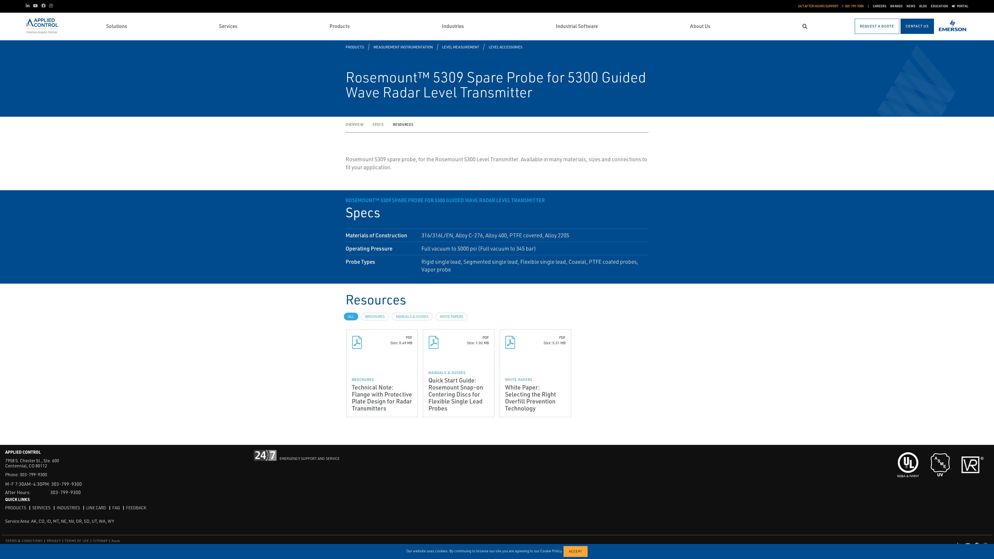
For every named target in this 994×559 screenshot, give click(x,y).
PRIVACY (54, 541)
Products (355, 47)
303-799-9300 (33, 474)
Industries (68, 507)
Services (41, 507)
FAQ (116, 507)
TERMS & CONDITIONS (24, 541)
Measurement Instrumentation (403, 47)
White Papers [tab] (451, 316)
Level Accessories (505, 47)
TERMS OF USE (77, 541)
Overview (354, 124)
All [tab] (351, 316)
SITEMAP (100, 541)
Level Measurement (460, 47)
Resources (403, 124)
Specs (378, 124)
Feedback (136, 507)
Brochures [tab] (375, 316)
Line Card (96, 507)
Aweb (116, 541)
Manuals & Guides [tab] (412, 316)
